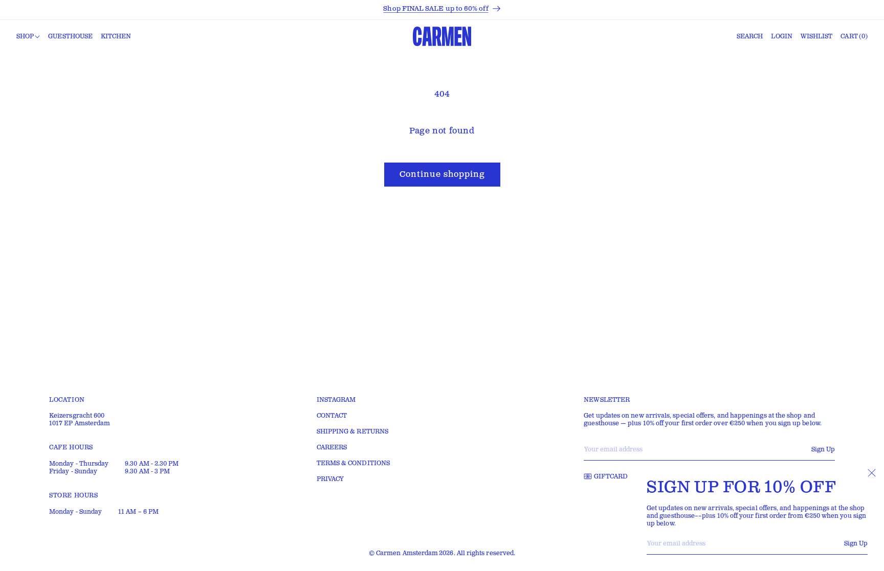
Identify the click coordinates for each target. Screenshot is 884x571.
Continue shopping (442, 174)
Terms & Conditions (353, 463)
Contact (332, 416)
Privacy (330, 479)
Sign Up (856, 543)
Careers (332, 447)
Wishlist (817, 36)
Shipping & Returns (352, 432)
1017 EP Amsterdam (79, 423)
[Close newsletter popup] (872, 473)
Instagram (336, 400)
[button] (28, 37)
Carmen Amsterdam (407, 553)
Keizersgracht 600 (76, 416)
